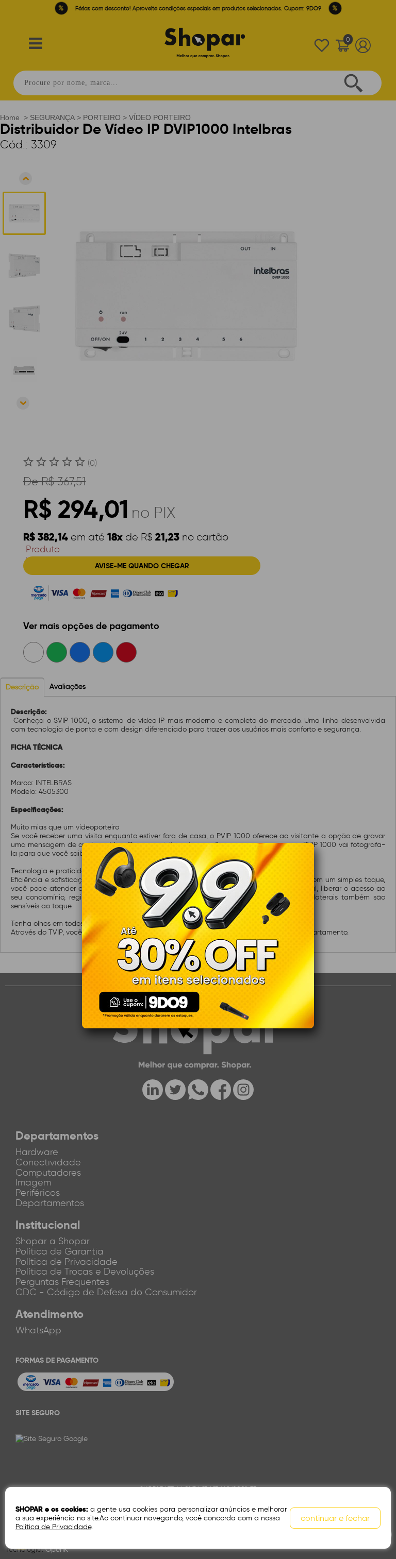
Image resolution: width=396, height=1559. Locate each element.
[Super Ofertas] (198, 934)
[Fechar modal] (306, 866)
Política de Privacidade (53, 1526)
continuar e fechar (335, 1518)
